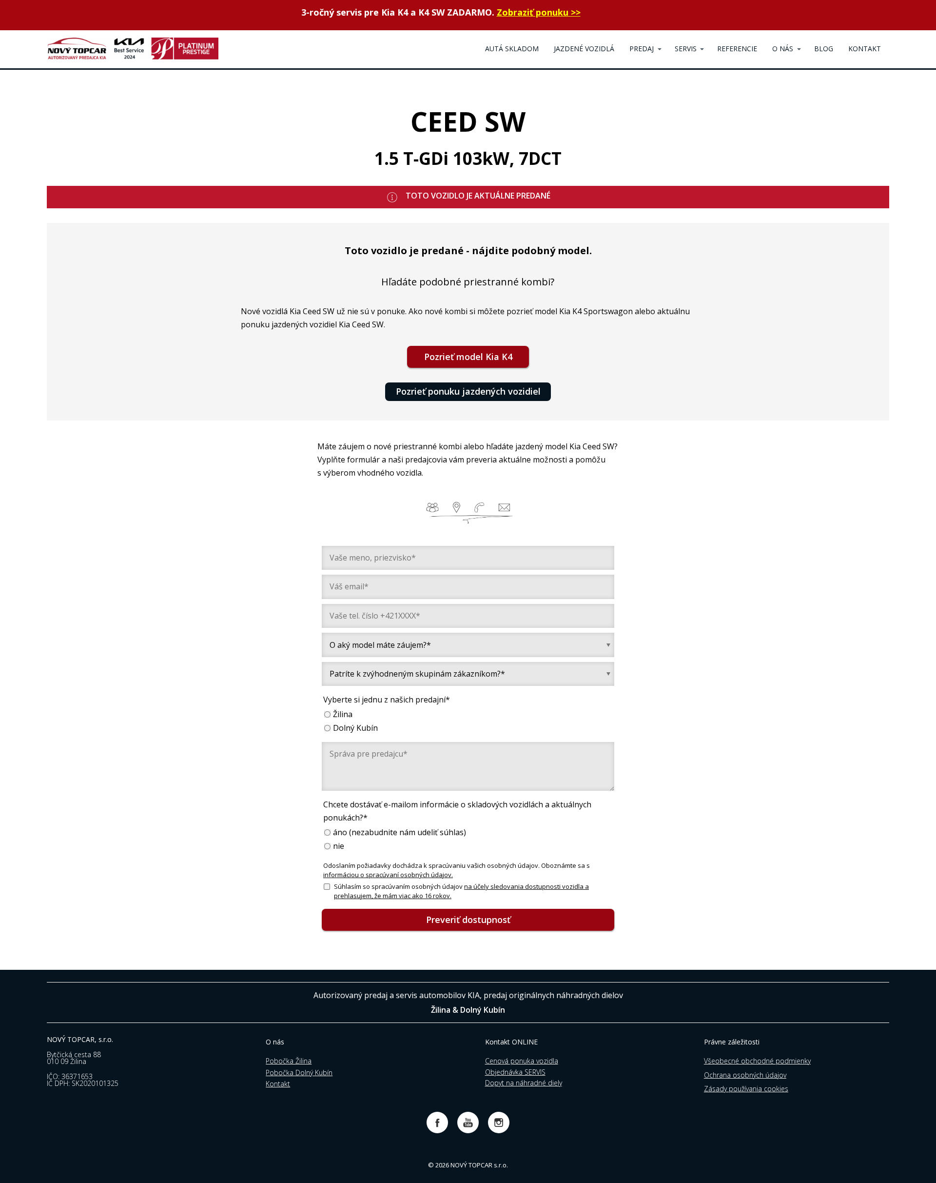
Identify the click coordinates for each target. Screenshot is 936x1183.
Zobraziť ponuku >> (539, 12)
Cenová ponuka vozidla (521, 1060)
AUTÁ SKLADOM (512, 48)
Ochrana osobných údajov (745, 1075)
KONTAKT (864, 48)
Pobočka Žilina (289, 1060)
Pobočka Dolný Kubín (299, 1072)
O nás (782, 48)
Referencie (737, 48)
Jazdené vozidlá (584, 48)
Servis (686, 48)
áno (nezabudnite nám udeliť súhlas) (399, 832)
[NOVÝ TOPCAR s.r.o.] (132, 49)
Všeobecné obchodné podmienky (757, 1060)
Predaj (641, 48)
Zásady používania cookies (746, 1088)
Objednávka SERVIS (515, 1072)
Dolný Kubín (355, 728)
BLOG (823, 48)
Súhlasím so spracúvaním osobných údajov (461, 891)
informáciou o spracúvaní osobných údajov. (388, 874)
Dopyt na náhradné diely (523, 1082)
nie (338, 846)
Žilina (342, 714)
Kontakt (278, 1083)
